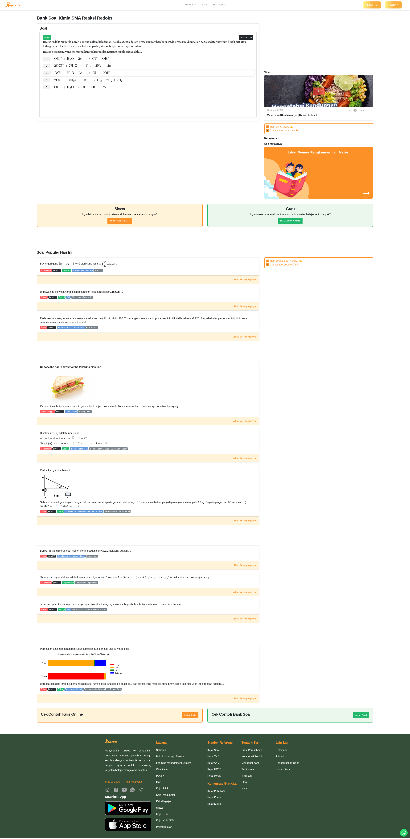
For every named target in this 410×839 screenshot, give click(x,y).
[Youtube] (124, 789)
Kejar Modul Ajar (165, 795)
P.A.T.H (160, 775)
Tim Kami (247, 775)
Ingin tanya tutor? (278, 126)
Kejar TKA (213, 756)
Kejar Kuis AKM (165, 820)
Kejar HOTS (214, 769)
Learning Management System (173, 763)
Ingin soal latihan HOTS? (283, 260)
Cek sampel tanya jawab (282, 130)
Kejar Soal (361, 715)
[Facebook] (115, 789)
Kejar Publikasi (216, 791)
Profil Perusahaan (252, 750)
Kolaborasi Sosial (252, 756)
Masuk (372, 5)
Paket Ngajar (163, 801)
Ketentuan (281, 750)
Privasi (280, 756)
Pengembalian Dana (287, 763)
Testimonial (220, 5)
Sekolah (161, 750)
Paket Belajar (164, 827)
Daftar (393, 5)
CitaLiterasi (162, 769)
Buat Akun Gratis (120, 221)
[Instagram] (107, 789)
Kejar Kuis (190, 715)
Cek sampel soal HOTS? (282, 264)
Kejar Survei (214, 804)
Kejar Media (214, 775)
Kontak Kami (283, 769)
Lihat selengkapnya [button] (244, 279)
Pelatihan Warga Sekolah (170, 756)
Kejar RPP (162, 788)
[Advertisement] (148, 100)
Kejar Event (214, 797)
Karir (244, 788)
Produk (189, 5)
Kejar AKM (213, 763)
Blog (204, 5)
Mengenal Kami (250, 763)
